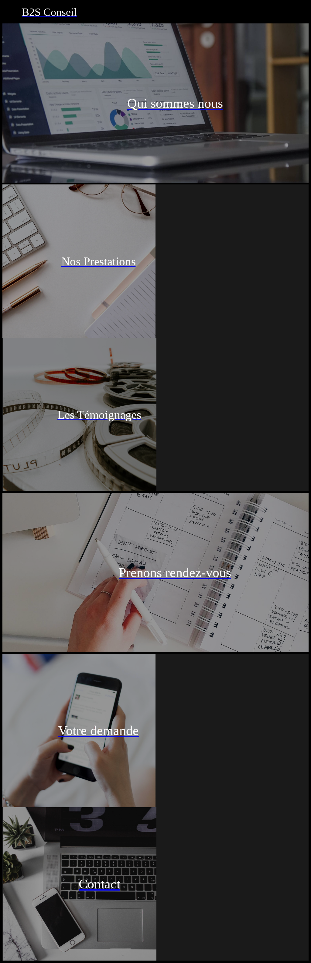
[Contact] (299, 12)
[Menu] (12, 12)
